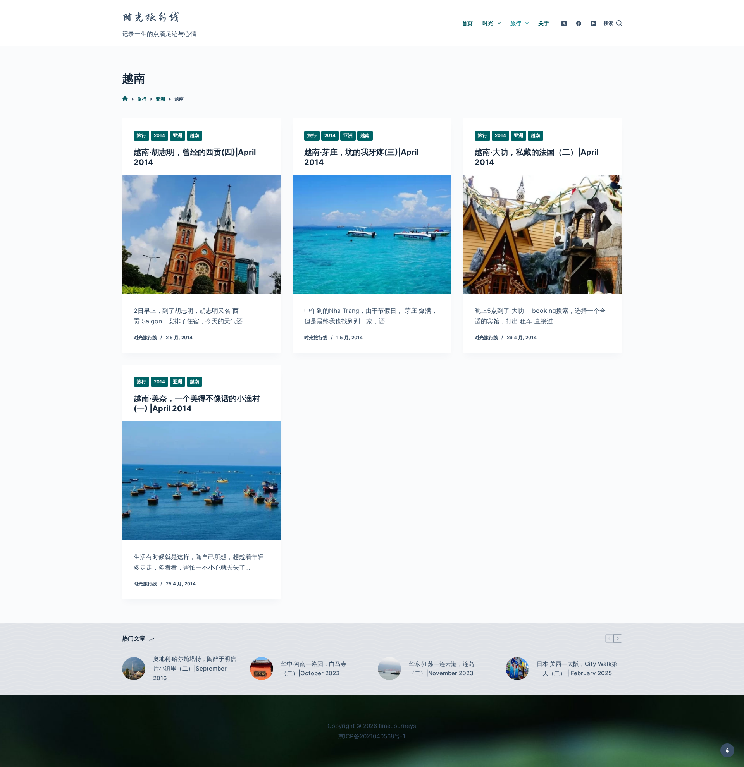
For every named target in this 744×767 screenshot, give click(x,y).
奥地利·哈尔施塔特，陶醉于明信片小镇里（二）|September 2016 (194, 668)
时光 (487, 23)
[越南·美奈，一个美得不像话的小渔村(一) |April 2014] (201, 481)
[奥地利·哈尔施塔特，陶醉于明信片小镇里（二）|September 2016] (133, 668)
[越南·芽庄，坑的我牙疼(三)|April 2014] (372, 234)
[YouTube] (593, 23)
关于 (543, 23)
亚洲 (177, 135)
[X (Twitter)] (564, 23)
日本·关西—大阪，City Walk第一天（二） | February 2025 (577, 668)
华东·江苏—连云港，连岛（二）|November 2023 (441, 668)
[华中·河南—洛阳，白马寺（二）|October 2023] (261, 668)
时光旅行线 (151, 17)
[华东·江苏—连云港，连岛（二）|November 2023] (389, 668)
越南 (194, 135)
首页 (467, 23)
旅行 (515, 23)
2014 (159, 135)
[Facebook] (578, 23)
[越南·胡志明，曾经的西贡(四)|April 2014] (201, 234)
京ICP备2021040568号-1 (371, 736)
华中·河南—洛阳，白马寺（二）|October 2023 (313, 668)
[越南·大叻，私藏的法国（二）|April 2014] (542, 234)
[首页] (125, 99)
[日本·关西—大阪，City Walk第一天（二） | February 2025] (517, 668)
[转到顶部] (727, 750)
